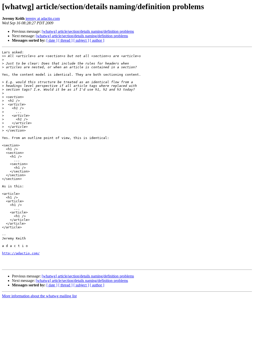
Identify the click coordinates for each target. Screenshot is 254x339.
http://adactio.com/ (21, 253)
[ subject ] (81, 40)
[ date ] (51, 40)
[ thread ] (65, 40)
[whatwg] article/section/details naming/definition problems (88, 31)
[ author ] (97, 40)
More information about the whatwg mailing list (39, 296)
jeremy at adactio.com (43, 18)
